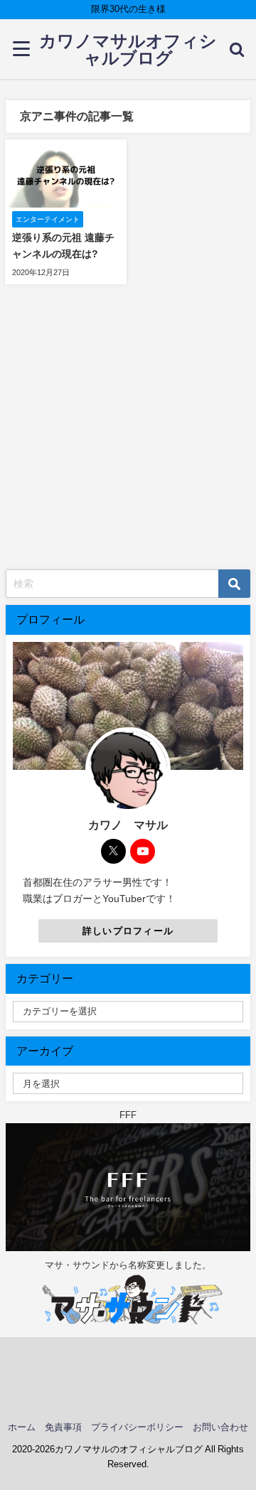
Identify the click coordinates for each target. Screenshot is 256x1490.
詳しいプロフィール (128, 931)
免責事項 (63, 1427)
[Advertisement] (128, 434)
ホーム (22, 1427)
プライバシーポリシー (137, 1427)
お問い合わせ (220, 1427)
